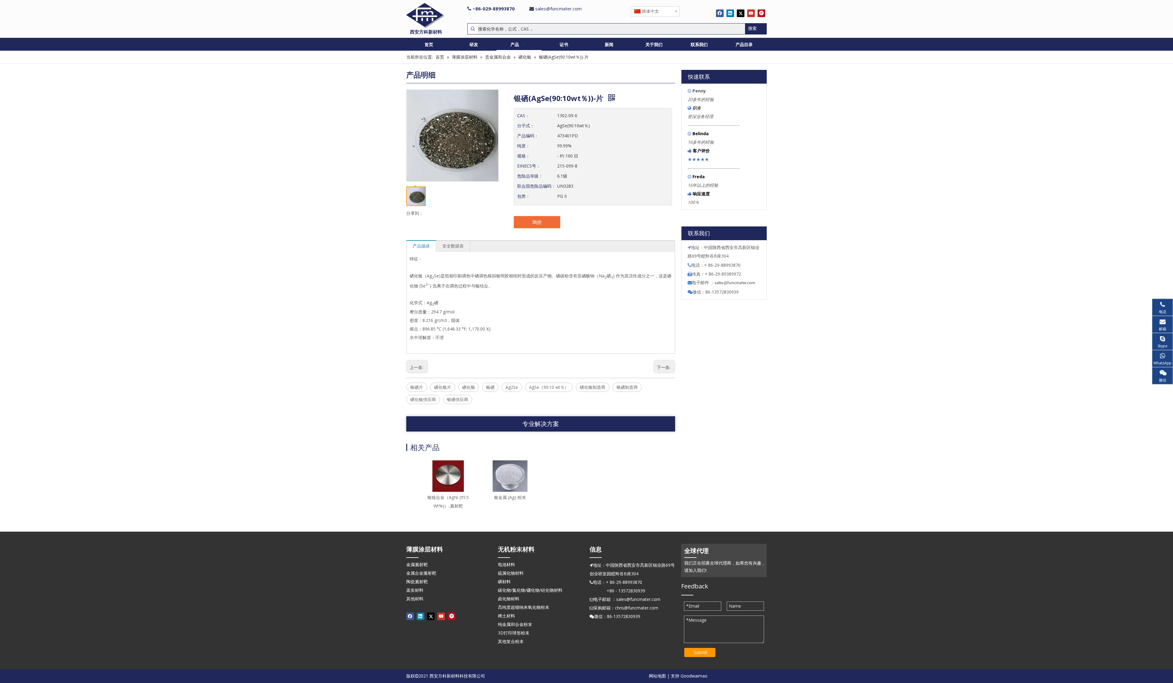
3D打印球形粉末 (513, 633)
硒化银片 (442, 387)
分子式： (525, 125)
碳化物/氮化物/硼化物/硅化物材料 (530, 590)
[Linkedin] (730, 13)
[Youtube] (751, 13)
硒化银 (468, 387)
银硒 (490, 387)
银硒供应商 (457, 399)
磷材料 (504, 581)
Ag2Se (512, 387)
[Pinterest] (761, 13)
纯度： (523, 146)
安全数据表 (453, 246)
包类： (523, 196)
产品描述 (421, 246)
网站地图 (657, 676)
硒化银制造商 (592, 387)
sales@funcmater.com (558, 8)
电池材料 (506, 564)
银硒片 (416, 387)
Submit (700, 652)
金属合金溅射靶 (421, 573)
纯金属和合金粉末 (515, 624)
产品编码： (528, 136)
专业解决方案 (540, 424)
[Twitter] (740, 13)
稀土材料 (506, 616)
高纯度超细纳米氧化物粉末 (523, 607)
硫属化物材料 (511, 573)
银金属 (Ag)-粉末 (510, 497)
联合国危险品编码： (536, 186)
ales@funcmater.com (735, 283)
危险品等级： (530, 176)
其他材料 (414, 599)
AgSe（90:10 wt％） (549, 387)
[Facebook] (720, 13)
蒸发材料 (414, 590)
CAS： (523, 115)
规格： (523, 156)
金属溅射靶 (417, 564)
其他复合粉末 (511, 641)
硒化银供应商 (423, 399)
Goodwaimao (694, 676)
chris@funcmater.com (636, 608)
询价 (537, 222)
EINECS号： (528, 166)
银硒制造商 (627, 387)
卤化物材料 (508, 599)
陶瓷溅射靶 (417, 581)
